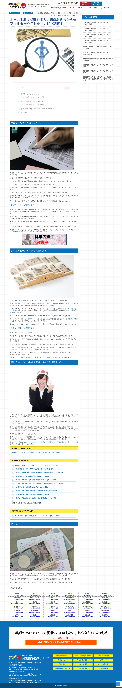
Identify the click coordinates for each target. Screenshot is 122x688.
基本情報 (20, 595)
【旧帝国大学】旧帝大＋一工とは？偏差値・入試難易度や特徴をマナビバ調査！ (40, 483)
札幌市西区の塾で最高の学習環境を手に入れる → (61, 642)
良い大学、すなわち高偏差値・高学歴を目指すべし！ (39, 109)
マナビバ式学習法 (103, 664)
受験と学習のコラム (62, 656)
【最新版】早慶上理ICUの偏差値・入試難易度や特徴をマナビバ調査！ (37, 491)
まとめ (25, 112)
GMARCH (15, 232)
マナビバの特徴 (103, 656)
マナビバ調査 (14, 595)
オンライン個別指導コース (83, 660)
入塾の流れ (81, 8)
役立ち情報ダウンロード (96, 3)
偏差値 (34, 316)
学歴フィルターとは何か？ (31, 94)
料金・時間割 (93, 8)
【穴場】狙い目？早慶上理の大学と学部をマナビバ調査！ (33, 494)
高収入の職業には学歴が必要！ (35, 104)
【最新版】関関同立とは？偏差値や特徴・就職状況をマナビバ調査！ (36, 480)
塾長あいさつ (62, 660)
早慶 (27, 181)
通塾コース (103, 660)
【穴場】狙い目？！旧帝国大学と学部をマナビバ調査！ (32, 487)
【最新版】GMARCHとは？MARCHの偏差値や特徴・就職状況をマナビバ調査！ (40, 472)
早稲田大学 (53, 311)
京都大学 (38, 304)
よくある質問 (105, 8)
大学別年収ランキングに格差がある (34, 101)
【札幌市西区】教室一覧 (62, 668)
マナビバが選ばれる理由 (58, 8)
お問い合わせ (103, 668)
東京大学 (17, 304)
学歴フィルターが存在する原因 (35, 97)
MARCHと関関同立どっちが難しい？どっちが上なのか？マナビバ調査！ (37, 465)
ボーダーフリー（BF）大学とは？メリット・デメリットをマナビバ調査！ (38, 516)
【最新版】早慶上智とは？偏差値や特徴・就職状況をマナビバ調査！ (36, 498)
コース (72, 8)
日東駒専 (31, 232)
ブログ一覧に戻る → (17, 588)
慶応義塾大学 (72, 309)
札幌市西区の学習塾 (35, 657)
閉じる (67, 88)
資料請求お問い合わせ (85, 3)
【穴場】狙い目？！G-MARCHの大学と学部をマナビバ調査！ (34, 469)
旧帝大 (30, 319)
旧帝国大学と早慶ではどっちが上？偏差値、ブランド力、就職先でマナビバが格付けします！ (98, 79)
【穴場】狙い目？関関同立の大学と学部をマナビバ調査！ (33, 476)
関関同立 (22, 232)
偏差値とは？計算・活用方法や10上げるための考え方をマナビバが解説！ (37, 452)
